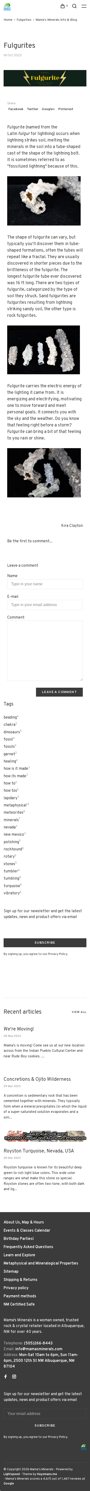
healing (11, 761)
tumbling (12, 878)
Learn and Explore (19, 1255)
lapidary (11, 798)
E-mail (12, 596)
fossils (10, 746)
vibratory (12, 893)
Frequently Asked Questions (28, 1247)
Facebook (16, 109)
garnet (10, 754)
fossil (9, 739)
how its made (16, 776)
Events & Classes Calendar (27, 1230)
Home (8, 20)
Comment (15, 617)
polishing (12, 842)
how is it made (17, 768)
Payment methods (20, 1296)
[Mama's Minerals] (84, 1447)
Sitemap (11, 1271)
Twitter (32, 109)
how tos (11, 790)
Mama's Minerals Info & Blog (56, 20)
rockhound (14, 849)
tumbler (12, 871)
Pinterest (65, 109)
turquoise (13, 886)
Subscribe (45, 943)
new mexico (15, 834)
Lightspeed (12, 1474)
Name (12, 576)
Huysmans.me (47, 1474)
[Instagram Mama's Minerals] (14, 1377)
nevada (10, 827)
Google (9, 1484)
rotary (10, 856)
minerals (12, 820)
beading (11, 717)
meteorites (14, 812)
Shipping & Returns (20, 1280)
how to (10, 783)
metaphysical (16, 805)
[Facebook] (5, 1377)
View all (79, 1012)
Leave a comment (59, 692)
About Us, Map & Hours (24, 1222)
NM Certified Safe (19, 1304)
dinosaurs (13, 732)
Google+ (48, 109)
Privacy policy (16, 1288)
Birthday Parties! (19, 1239)
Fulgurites (24, 20)
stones (10, 864)
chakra (10, 724)
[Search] (75, 7)
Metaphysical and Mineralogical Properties (41, 1263)
